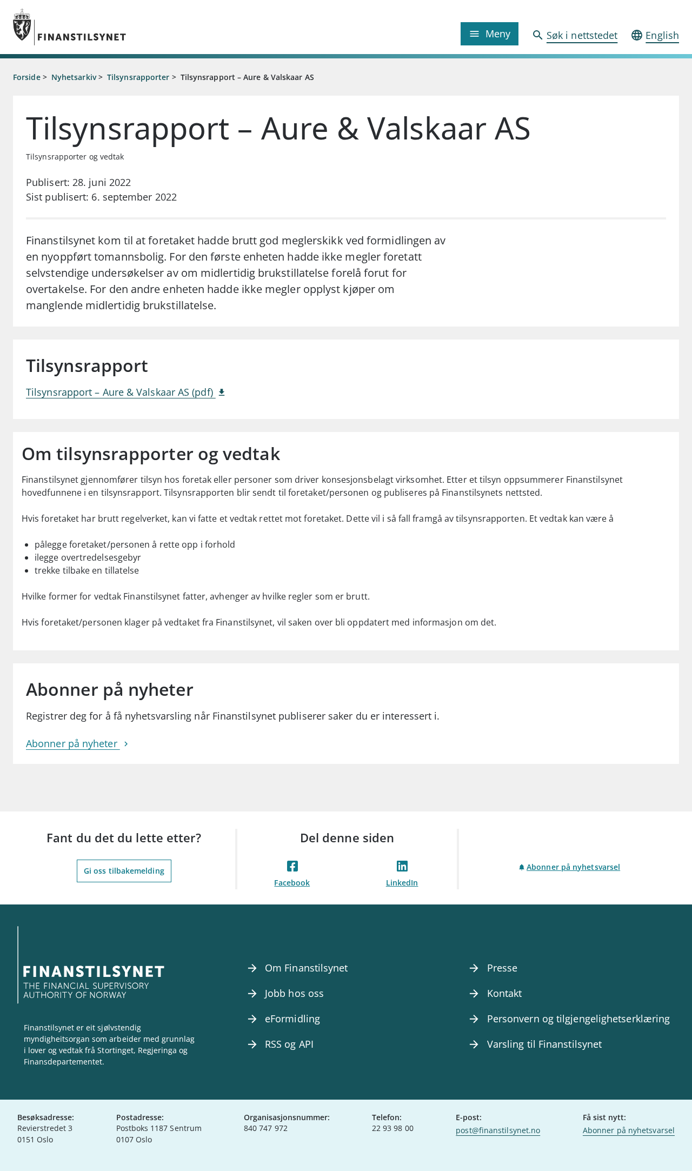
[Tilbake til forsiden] (96, 27)
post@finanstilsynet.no (498, 1130)
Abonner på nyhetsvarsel (573, 867)
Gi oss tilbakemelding (124, 871)
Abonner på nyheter (73, 743)
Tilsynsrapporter (138, 77)
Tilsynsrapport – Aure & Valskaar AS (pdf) (121, 391)
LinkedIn (402, 882)
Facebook (292, 882)
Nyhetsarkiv (73, 77)
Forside (27, 77)
